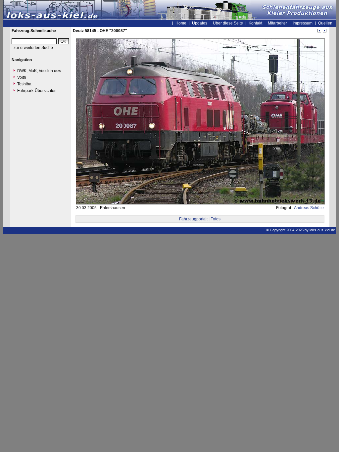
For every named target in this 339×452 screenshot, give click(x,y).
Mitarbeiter (277, 23)
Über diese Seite (228, 23)
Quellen (325, 23)
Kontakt (255, 23)
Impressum (303, 23)
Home (180, 23)
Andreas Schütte (308, 207)
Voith (21, 77)
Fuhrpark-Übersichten (37, 90)
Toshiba (24, 84)
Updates (199, 23)
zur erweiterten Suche (33, 47)
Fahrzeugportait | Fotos (199, 219)
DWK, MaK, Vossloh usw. (39, 70)
